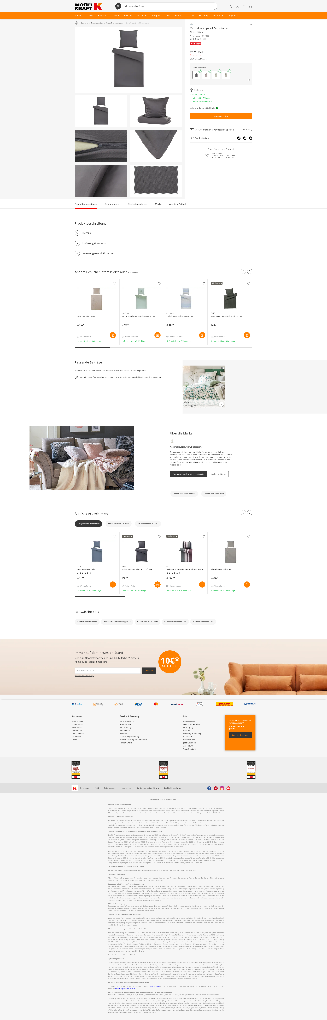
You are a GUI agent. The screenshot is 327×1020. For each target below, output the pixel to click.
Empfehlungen (112, 203)
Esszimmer (76, 736)
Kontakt (186, 730)
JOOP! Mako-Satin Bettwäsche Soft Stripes (227, 280)
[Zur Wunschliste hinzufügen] (251, 24)
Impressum (85, 788)
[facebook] (209, 788)
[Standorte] (231, 6)
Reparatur (187, 736)
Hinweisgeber (125, 788)
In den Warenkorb (221, 116)
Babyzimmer (77, 727)
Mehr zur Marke (218, 474)
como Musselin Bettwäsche (86, 533)
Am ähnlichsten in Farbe (148, 523)
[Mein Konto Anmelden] (237, 6)
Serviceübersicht (127, 721)
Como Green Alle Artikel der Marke (188, 474)
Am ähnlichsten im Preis (118, 523)
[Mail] (250, 138)
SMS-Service (125, 730)
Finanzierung (125, 727)
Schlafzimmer (77, 724)
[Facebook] (239, 138)
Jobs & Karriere (189, 743)
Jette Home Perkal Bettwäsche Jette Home (182, 280)
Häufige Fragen (189, 721)
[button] (206, 75)
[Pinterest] (244, 138)
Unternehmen (189, 739)
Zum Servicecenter (240, 735)
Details (86, 233)
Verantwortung (189, 749)
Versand (204, 59)
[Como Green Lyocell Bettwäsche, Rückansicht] (101, 111)
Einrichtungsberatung (129, 736)
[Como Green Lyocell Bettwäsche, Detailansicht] (101, 146)
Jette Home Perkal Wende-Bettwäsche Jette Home (141, 280)
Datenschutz (109, 788)
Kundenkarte (125, 724)
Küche (74, 739)
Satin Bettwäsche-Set (84, 280)
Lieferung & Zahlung (192, 733)
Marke (158, 203)
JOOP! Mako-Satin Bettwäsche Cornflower (137, 533)
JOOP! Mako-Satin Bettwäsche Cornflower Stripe (185, 533)
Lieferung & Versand (94, 243)
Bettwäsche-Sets (87, 612)
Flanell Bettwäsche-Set (219, 533)
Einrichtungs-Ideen (137, 203)
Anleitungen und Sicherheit (98, 253)
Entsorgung (188, 727)
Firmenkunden (126, 743)
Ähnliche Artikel (177, 203)
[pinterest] (216, 788)
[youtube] (228, 788)
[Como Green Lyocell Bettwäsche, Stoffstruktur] (156, 181)
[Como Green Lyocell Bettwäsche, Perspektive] (156, 111)
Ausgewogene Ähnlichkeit (88, 523)
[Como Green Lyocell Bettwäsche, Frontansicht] (128, 60)
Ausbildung (188, 746)
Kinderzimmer (78, 733)
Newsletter (124, 733)
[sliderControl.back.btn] (243, 271)
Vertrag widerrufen (191, 724)
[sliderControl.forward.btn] (249, 271)
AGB (97, 788)
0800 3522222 (217, 153)
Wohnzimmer (77, 721)
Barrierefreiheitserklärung (148, 788)
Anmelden (148, 670)
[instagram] (222, 788)
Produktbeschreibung (86, 203)
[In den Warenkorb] (113, 335)
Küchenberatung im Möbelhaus (133, 739)
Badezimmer (77, 730)
